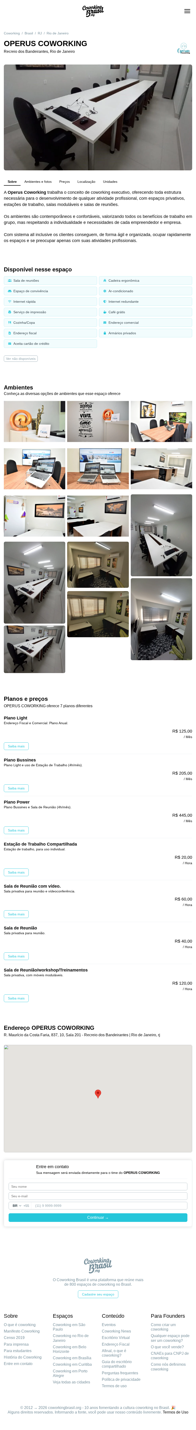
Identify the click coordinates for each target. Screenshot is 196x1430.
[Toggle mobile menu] (187, 11)
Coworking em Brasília (72, 1358)
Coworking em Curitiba (72, 1364)
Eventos (109, 1325)
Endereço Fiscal (116, 1344)
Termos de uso (114, 1386)
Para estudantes (18, 1351)
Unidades (110, 181)
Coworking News (116, 1331)
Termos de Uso (175, 1412)
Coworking (12, 33)
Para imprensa (16, 1344)
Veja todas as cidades (71, 1382)
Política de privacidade (121, 1379)
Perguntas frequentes (120, 1373)
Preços (64, 181)
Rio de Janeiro (58, 33)
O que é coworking (20, 1325)
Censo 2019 (14, 1338)
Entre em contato (18, 1364)
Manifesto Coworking (22, 1331)
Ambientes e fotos (38, 181)
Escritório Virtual (116, 1338)
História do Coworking (23, 1357)
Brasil (29, 33)
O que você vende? (167, 1347)
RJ (40, 33)
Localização (86, 181)
